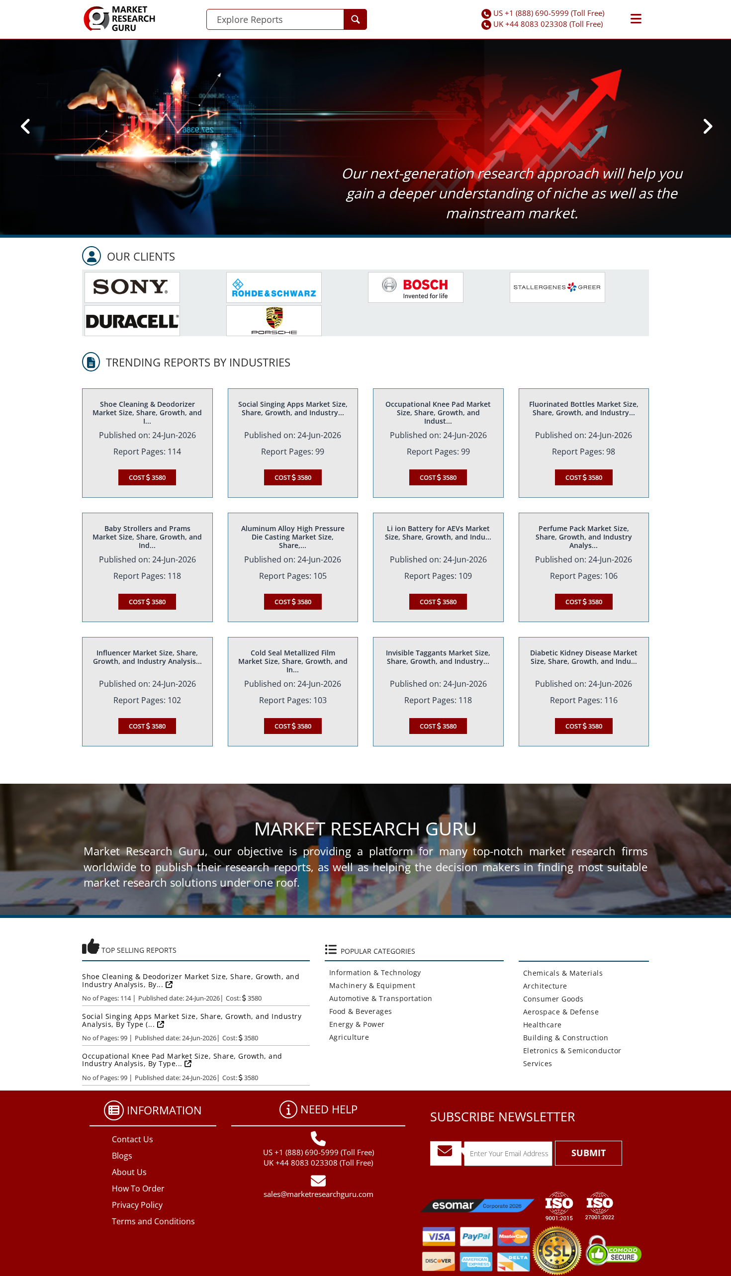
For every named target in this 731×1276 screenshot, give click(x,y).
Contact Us (132, 1139)
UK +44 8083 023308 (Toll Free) (548, 24)
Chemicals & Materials (561, 973)
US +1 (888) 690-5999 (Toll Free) (548, 13)
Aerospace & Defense (559, 1011)
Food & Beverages (358, 1011)
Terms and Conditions (153, 1221)
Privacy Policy (137, 1204)
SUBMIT (588, 1153)
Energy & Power (355, 1024)
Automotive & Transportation (379, 998)
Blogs (122, 1155)
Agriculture (347, 1037)
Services (535, 1063)
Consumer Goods (551, 998)
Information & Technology (373, 972)
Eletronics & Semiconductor (570, 1050)
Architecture (543, 986)
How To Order (138, 1188)
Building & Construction (564, 1037)
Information (164, 1109)
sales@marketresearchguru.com (318, 1194)
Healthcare (540, 1024)
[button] (636, 19)
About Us (129, 1172)
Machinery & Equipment (370, 985)
